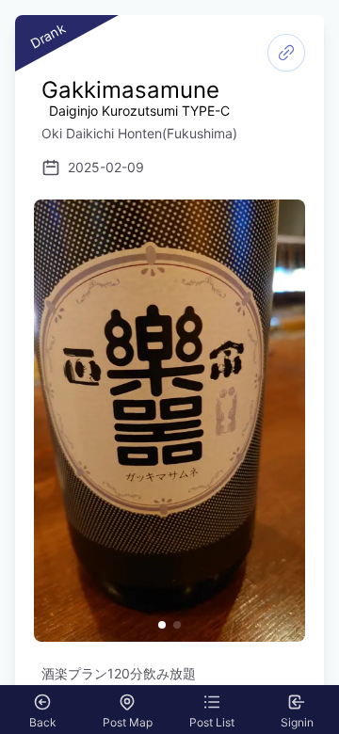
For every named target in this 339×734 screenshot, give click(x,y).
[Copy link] (286, 53)
